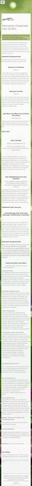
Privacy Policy (16, 483)
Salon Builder (6, 481)
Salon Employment (18, 481)
